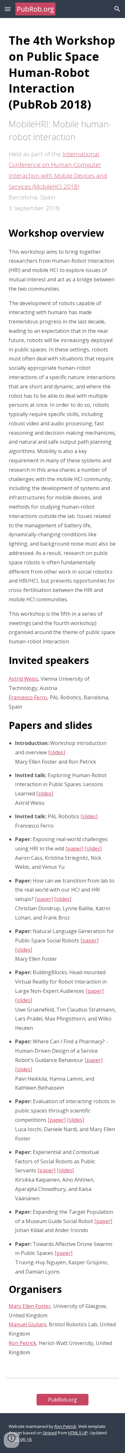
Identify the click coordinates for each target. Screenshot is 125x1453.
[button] (7, 9)
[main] (62, 693)
